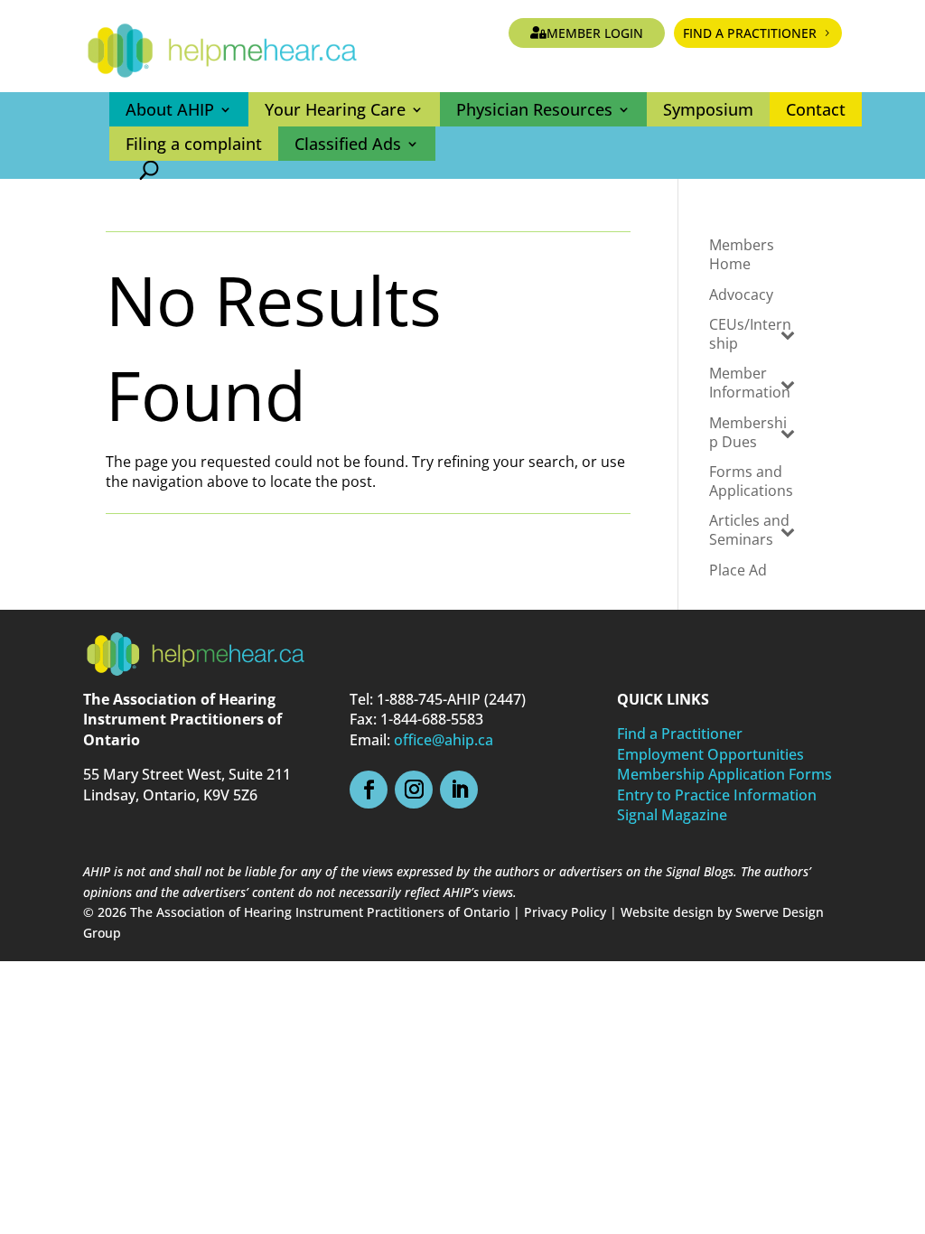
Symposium (708, 109)
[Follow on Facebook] (369, 790)
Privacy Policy (565, 912)
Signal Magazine (672, 815)
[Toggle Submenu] (787, 334)
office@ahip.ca (443, 740)
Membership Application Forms (724, 774)
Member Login (595, 33)
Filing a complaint (194, 144)
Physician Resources (534, 109)
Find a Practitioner (750, 33)
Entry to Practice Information (717, 795)
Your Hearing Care (335, 109)
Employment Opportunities (710, 754)
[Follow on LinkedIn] (459, 790)
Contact (816, 109)
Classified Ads (347, 144)
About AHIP (170, 109)
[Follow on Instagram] (414, 790)
